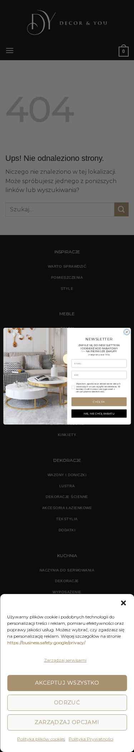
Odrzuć (67, 702)
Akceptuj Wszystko (67, 682)
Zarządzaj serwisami (65, 660)
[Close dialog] (126, 332)
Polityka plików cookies (41, 739)
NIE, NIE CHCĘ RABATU (99, 413)
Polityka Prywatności (91, 739)
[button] (123, 603)
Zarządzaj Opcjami (67, 722)
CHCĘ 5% (99, 401)
